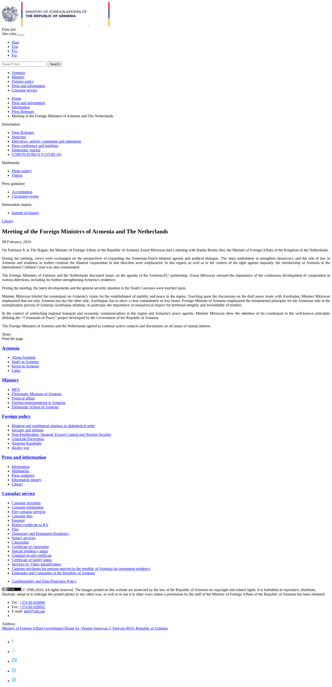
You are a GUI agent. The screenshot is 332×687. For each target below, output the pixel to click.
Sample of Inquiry (25, 213)
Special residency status (30, 551)
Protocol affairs (23, 398)
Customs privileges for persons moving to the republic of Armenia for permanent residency (81, 569)
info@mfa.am (34, 611)
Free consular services (28, 512)
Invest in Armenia (25, 366)
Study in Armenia (25, 362)
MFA (16, 389)
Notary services (23, 538)
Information (21, 107)
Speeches (19, 137)
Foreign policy (23, 81)
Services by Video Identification (36, 564)
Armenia (18, 73)
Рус (14, 51)
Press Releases (23, 112)
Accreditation (22, 192)
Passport (18, 520)
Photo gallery (22, 171)
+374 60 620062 (32, 607)
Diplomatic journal (26, 150)
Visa (15, 529)
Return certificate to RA (30, 525)
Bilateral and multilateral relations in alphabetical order (53, 426)
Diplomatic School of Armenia (35, 407)
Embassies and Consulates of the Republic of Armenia (53, 573)
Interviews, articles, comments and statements (46, 141)
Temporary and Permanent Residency (40, 533)
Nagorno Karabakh (26, 443)
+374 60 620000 (32, 602)
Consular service (24, 90)
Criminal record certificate (32, 555)
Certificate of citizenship (30, 547)
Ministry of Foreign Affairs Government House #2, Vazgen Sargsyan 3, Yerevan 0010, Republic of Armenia (85, 628)
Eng (15, 47)
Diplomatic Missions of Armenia (36, 394)
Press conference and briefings (35, 146)
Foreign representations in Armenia (38, 403)
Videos (17, 175)
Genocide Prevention (28, 439)
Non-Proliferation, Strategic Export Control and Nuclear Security (61, 434)
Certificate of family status (32, 560)
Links (16, 370)
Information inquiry (27, 480)
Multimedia (20, 471)
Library (7, 221)
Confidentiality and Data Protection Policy (44, 581)
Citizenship (20, 542)
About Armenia (23, 357)
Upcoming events (25, 196)
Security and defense (28, 430)
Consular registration (28, 507)
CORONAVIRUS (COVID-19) (36, 154)
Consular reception (26, 503)
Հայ (15, 42)
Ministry (18, 77)
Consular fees (22, 516)
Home (16, 98)
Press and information (28, 86)
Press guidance (23, 475)
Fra (14, 55)
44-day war (20, 448)
